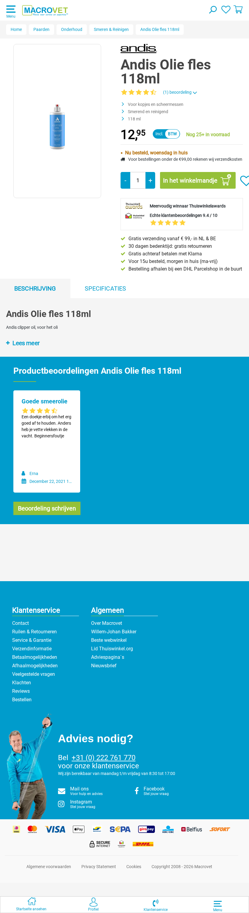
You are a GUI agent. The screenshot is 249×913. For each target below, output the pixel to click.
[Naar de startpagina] (45, 10)
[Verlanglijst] (226, 9)
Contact (20, 623)
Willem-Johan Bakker (113, 632)
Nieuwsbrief (104, 666)
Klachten (21, 683)
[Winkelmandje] (238, 9)
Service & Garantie (31, 640)
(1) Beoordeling (178, 92)
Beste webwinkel (109, 640)
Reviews (21, 691)
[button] (156, 905)
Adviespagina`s (107, 657)
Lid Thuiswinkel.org (112, 649)
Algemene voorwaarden (48, 866)
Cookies (133, 866)
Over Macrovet (106, 623)
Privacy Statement (98, 866)
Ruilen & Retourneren (34, 632)
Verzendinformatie (32, 649)
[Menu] (217, 903)
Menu (10, 16)
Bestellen (22, 699)
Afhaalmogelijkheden (35, 666)
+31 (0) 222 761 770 (103, 757)
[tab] (35, 288)
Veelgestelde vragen (33, 674)
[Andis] (139, 48)
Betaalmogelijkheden (34, 657)
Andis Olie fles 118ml (159, 29)
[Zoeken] (212, 10)
